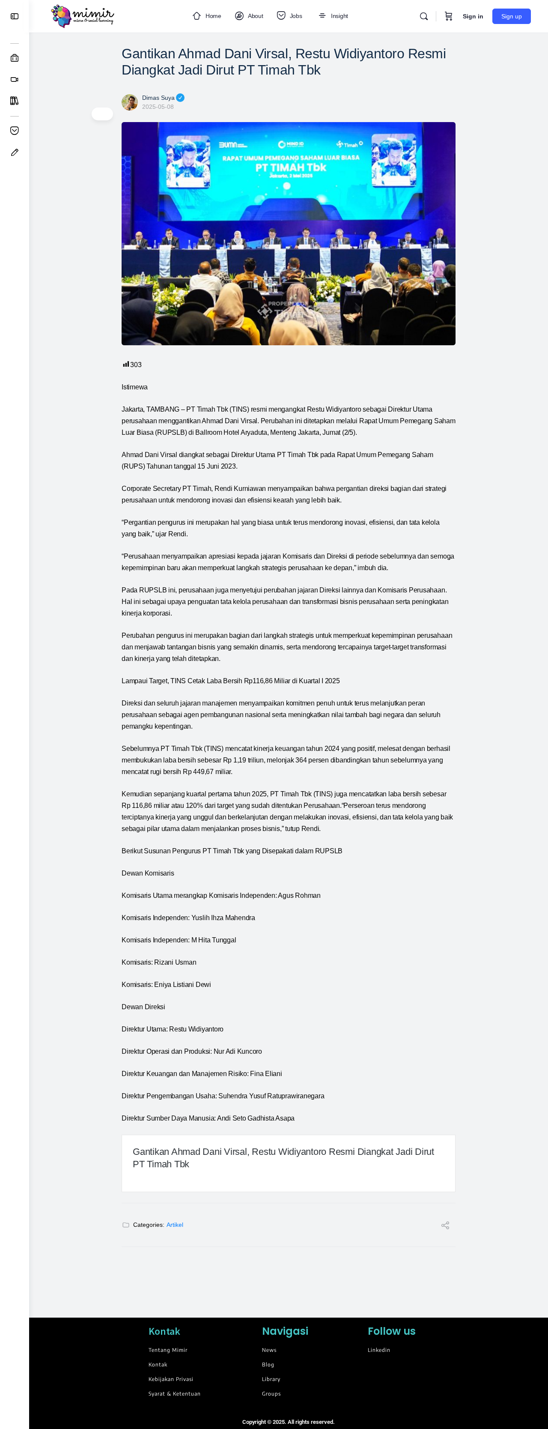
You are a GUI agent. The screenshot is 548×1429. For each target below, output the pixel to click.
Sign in (473, 16)
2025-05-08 (158, 106)
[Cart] (448, 16)
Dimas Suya (158, 97)
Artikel (175, 1224)
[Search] (423, 16)
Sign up (511, 16)
